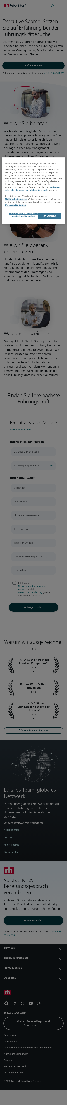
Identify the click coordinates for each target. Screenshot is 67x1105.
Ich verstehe (49, 216)
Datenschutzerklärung (15, 205)
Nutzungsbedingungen (16, 199)
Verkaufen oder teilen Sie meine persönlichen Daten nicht (23, 215)
